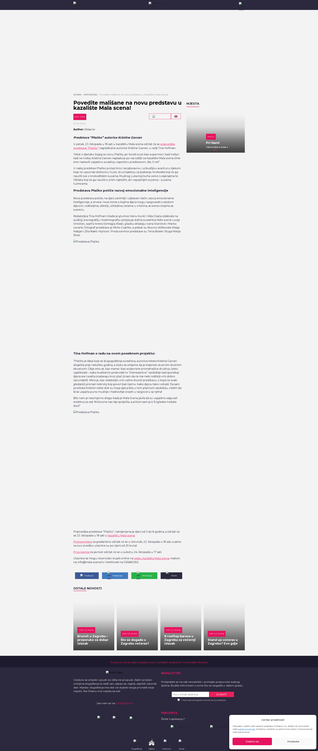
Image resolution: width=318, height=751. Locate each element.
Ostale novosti (87, 588)
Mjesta (192, 103)
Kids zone (79, 117)
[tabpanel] (215, 131)
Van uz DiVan (86, 630)
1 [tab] (214, 150)
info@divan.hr (125, 703)
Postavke (293, 741)
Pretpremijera (82, 541)
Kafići (195, 137)
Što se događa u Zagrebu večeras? (135, 641)
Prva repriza (81, 552)
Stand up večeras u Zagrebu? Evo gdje (223, 641)
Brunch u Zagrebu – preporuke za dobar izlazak (92, 639)
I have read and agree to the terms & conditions (203, 700)
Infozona (90, 94)
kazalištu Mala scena (121, 535)
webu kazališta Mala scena (151, 558)
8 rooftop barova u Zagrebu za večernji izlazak (180, 639)
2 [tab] (216, 150)
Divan (77, 94)
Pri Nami (197, 143)
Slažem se (252, 741)
